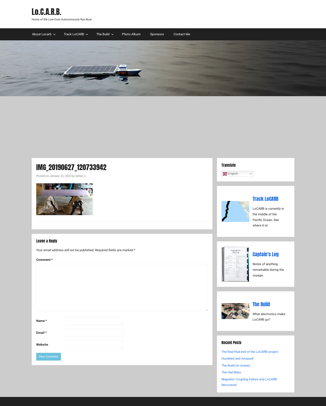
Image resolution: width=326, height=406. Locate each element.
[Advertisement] (163, 127)
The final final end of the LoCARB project (249, 352)
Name (41, 321)
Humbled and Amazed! (237, 358)
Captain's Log (266, 254)
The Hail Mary (231, 372)
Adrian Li (80, 176)
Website (42, 344)
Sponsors (157, 34)
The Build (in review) (235, 365)
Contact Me (182, 34)
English (232, 173)
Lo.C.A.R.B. (46, 11)
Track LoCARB (74, 34)
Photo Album (131, 34)
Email (41, 333)
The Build (103, 34)
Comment (44, 260)
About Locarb (42, 34)
